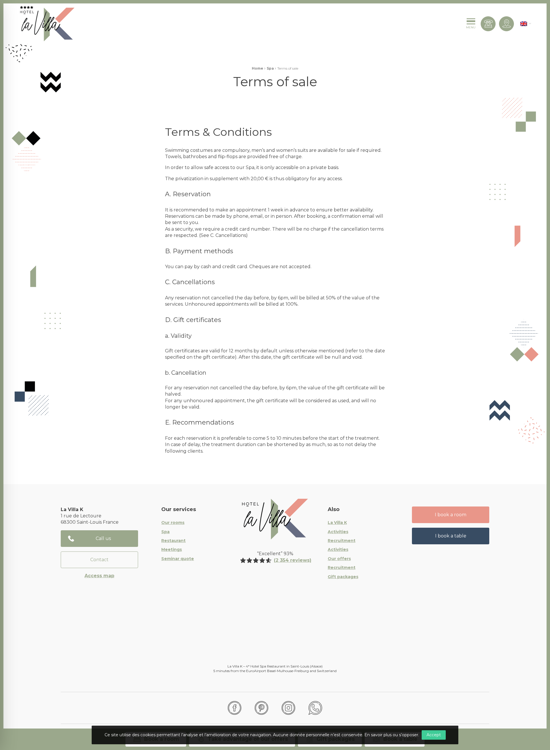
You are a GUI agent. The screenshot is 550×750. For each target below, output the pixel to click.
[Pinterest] (261, 708)
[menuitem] (523, 24)
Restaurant (173, 541)
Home (257, 68)
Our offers (339, 559)
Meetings (171, 549)
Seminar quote (177, 559)
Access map (99, 575)
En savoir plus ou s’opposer (391, 734)
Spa (270, 68)
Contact (99, 559)
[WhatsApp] (315, 708)
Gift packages (343, 577)
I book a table (450, 536)
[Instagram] (288, 708)
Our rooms (172, 523)
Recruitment (341, 541)
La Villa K (337, 523)
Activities (338, 532)
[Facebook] (234, 708)
